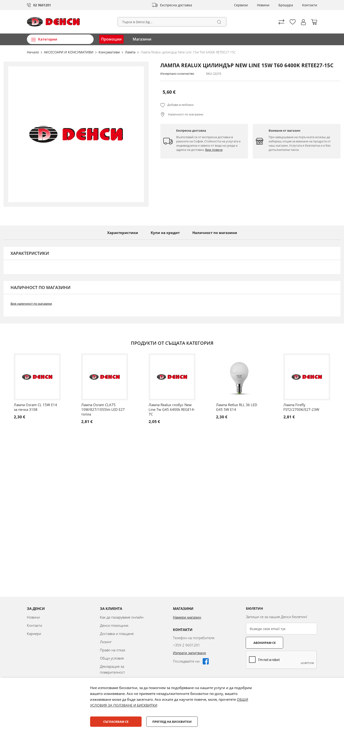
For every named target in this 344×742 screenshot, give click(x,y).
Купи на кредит (165, 232)
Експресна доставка (176, 5)
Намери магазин (187, 617)
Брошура (285, 5)
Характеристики (122, 232)
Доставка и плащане (117, 633)
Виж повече (214, 150)
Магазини (142, 39)
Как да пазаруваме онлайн (121, 617)
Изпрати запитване (189, 652)
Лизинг (106, 641)
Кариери (34, 633)
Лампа (130, 52)
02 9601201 (42, 5)
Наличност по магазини (185, 114)
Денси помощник (114, 625)
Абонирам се (264, 643)
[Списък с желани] (293, 22)
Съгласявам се (115, 722)
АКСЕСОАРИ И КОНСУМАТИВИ (69, 52)
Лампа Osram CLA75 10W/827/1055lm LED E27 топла (103, 409)
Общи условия (112, 658)
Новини (263, 5)
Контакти (309, 5)
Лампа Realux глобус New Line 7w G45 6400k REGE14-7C (172, 409)
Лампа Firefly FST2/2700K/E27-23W (301, 407)
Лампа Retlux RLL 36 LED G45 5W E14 (236, 407)
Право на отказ (112, 650)
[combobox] (172, 21)
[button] (303, 22)
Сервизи (241, 5)
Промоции (111, 39)
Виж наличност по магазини (31, 303)
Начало (33, 52)
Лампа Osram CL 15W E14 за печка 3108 (35, 407)
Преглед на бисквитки (172, 722)
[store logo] (53, 21)
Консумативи (110, 52)
